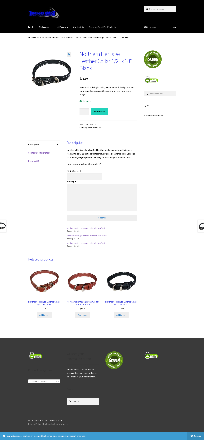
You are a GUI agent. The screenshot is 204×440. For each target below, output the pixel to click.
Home (34, 37)
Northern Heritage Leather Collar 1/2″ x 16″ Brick (87, 235)
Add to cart (99, 111)
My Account (44, 27)
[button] (69, 54)
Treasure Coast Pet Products (102, 27)
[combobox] (44, 381)
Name (74, 170)
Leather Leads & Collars (63, 37)
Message (71, 181)
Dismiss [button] (197, 435)
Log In (31, 27)
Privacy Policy (34, 424)
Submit (102, 217)
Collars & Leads (44, 37)
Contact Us (78, 27)
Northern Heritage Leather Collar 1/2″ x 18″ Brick (87, 243)
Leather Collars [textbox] (43, 381)
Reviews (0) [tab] (33, 161)
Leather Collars (81, 37)
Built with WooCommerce (55, 424)
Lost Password (61, 27)
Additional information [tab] (39, 152)
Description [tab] (33, 144)
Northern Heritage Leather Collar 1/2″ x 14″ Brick (87, 228)
